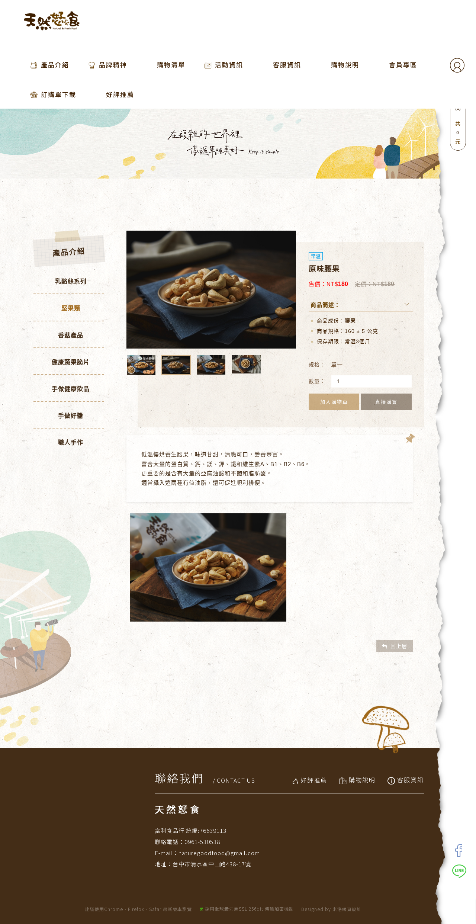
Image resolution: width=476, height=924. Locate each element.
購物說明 (345, 64)
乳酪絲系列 (71, 281)
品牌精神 (113, 64)
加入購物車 (334, 402)
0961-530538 (202, 842)
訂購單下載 (58, 94)
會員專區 (403, 64)
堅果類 (70, 308)
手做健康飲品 (71, 389)
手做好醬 (70, 416)
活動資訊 (229, 64)
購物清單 (171, 64)
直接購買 (386, 402)
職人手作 (70, 442)
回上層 (398, 646)
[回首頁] (52, 21)
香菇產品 (70, 335)
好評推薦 (120, 94)
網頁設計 (351, 909)
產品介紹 (55, 64)
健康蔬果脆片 (71, 362)
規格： (317, 365)
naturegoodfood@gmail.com (219, 853)
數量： (317, 381)
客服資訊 (287, 64)
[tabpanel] (223, 144)
